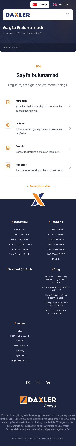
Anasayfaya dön (38, 185)
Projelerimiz (20, 355)
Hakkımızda (20, 229)
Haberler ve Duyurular (20, 335)
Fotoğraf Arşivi (20, 345)
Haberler (21, 164)
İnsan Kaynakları (20, 249)
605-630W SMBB (56, 254)
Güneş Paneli (56, 229)
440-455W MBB (56, 234)
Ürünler (20, 123)
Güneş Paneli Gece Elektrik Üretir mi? (56, 288)
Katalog (20, 350)
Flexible (56, 259)
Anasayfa (8, 47)
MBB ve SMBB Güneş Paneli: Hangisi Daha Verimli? (56, 279)
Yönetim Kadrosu (20, 234)
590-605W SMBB (56, 249)
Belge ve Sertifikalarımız (20, 244)
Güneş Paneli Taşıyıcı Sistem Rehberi (56, 296)
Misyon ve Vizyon (20, 239)
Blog (20, 330)
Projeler (20, 146)
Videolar (20, 340)
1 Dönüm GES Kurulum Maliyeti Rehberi (56, 312)
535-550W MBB (56, 239)
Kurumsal (21, 100)
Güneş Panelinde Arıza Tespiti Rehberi (56, 304)
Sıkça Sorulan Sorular (20, 254)
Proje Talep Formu (20, 360)
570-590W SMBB (56, 244)
